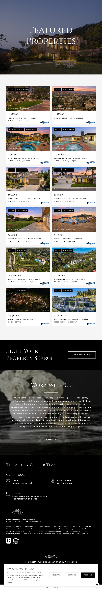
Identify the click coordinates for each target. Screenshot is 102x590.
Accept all (88, 575)
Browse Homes (82, 355)
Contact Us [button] (51, 439)
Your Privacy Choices (51, 587)
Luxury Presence (68, 561)
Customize (72, 575)
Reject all (56, 575)
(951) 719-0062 (64, 483)
